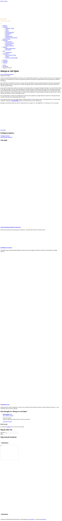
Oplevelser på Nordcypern (11, 37)
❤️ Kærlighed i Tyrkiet (4, 404)
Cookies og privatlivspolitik (11, 57)
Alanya (6, 29)
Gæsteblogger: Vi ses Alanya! (6, 247)
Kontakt (7, 56)
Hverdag (5, 25)
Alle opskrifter (8, 41)
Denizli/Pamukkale (9, 32)
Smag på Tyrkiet (6, 39)
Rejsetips (5, 47)
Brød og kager (8, 44)
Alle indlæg (3, 130)
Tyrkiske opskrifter (9, 43)
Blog (4, 51)
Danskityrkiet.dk (9, 74)
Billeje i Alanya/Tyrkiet (10, 48)
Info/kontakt (6, 53)
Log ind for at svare (7, 421)
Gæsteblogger (8, 52)
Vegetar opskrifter (9, 45)
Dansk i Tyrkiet (3, 18)
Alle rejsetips (8, 49)
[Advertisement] (31, 115)
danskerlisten (15, 100)
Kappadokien (8, 33)
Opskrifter (5, 40)
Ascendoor (31, 519)
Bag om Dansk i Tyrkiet (10, 55)
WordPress (43, 519)
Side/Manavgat (8, 36)
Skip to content (3, 1)
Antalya (7, 31)
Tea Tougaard (6, 414)
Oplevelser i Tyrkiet (9, 28)
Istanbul (7, 35)
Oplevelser (5, 27)
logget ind (9, 426)
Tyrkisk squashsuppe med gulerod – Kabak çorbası (10, 227)
